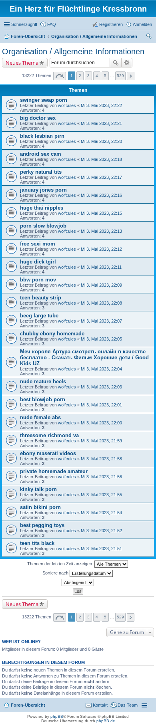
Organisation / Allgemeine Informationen (73, 51)
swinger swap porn (43, 100)
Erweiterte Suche (127, 62)
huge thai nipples (41, 208)
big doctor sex (38, 118)
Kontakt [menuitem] (100, 705)
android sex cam (40, 154)
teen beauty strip (40, 298)
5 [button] (105, 75)
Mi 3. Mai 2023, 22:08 (101, 303)
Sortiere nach (56, 572)
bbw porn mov (38, 280)
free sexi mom (37, 244)
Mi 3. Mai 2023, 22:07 (101, 321)
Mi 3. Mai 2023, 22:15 (101, 213)
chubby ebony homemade (52, 334)
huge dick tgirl (38, 262)
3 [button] (88, 75)
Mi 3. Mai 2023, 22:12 (101, 249)
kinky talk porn (38, 489)
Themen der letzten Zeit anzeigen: (60, 563)
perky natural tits (41, 172)
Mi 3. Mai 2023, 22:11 (101, 267)
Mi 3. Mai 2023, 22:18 (101, 159)
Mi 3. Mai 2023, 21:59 (101, 440)
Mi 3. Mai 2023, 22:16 (101, 195)
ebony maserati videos (48, 453)
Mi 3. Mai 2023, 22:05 (101, 339)
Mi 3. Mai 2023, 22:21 (101, 123)
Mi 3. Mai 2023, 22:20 (101, 141)
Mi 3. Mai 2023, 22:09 (101, 285)
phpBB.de (105, 721)
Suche (116, 62)
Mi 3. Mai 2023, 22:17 (101, 177)
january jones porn (43, 190)
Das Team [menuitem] (128, 705)
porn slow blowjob (43, 226)
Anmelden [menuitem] (142, 24)
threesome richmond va (49, 435)
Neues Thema (22, 62)
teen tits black (37, 543)
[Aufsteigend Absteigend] (78, 582)
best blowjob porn (42, 399)
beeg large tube (39, 316)
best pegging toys (42, 525)
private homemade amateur (54, 471)
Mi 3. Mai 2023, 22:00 (101, 422)
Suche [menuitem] (149, 37)
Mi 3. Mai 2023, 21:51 (101, 548)
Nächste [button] (130, 76)
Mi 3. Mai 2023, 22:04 (101, 368)
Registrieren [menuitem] (111, 24)
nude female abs (40, 417)
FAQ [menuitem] (51, 24)
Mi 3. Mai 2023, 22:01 (101, 404)
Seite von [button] (59, 76)
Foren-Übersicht (28, 705)
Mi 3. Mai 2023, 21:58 (101, 458)
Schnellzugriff (24, 24)
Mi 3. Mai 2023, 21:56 (101, 476)
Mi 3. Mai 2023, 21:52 (101, 530)
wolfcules (67, 105)
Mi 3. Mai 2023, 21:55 (101, 494)
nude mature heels (43, 381)
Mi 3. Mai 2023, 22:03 (101, 386)
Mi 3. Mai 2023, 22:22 (101, 105)
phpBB (56, 716)
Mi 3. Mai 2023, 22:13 (101, 231)
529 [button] (120, 75)
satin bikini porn (40, 507)
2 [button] (80, 75)
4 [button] (97, 75)
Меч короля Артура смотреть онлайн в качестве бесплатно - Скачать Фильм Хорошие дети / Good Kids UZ (84, 357)
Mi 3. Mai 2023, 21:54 (101, 512)
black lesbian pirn (42, 136)
